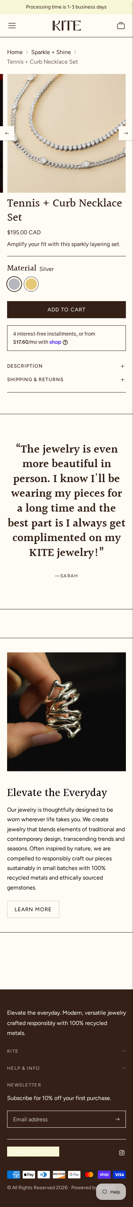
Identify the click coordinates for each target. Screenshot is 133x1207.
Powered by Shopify (93, 1188)
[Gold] (31, 284)
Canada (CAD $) (30, 1151)
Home (15, 52)
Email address (29, 1111)
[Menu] (12, 25)
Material (22, 268)
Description (25, 366)
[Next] (126, 133)
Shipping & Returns (35, 379)
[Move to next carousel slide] (126, 443)
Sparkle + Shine (51, 52)
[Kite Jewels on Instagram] (121, 1153)
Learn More (33, 909)
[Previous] (7, 133)
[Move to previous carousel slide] (7, 443)
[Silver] (14, 284)
